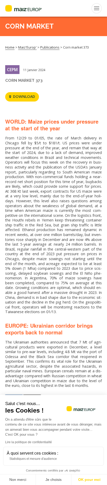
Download (24, 96)
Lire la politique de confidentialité (28, 442)
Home (10, 47)
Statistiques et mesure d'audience (33, 459)
